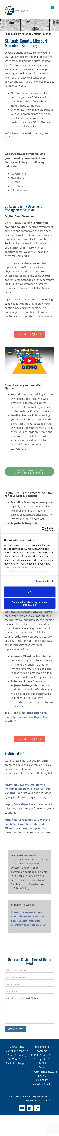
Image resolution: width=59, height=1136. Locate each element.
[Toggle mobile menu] (52, 7)
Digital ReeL (17, 1046)
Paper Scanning (16, 1055)
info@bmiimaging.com (43, 1071)
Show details (42, 581)
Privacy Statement (32, 1100)
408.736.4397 (45, 1084)
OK (29, 591)
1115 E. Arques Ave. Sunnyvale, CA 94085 (42, 1059)
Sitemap (46, 1100)
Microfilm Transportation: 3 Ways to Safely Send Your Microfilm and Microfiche (27, 824)
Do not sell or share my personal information (29, 603)
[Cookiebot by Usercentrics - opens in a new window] (42, 529)
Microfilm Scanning (16, 1051)
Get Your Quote (16, 1059)
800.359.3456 (42, 1080)
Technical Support (17, 1063)
